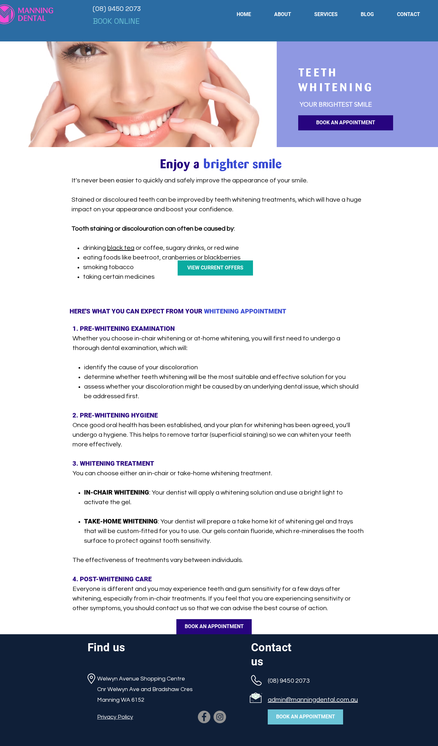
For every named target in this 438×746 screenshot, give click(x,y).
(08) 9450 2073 (117, 8)
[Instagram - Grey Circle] (220, 717)
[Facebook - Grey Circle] (204, 717)
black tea (120, 248)
